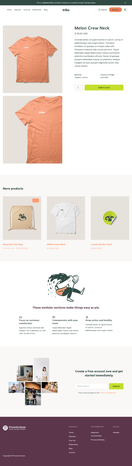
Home (71, 432)
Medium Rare (48, 3)
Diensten (72, 436)
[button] (125, 10)
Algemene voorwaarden (96, 434)
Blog (70, 448)
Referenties (73, 444)
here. (93, 3)
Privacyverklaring (97, 440)
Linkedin (116, 432)
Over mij (72, 440)
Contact (72, 452)
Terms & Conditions (108, 393)
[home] (66, 9)
